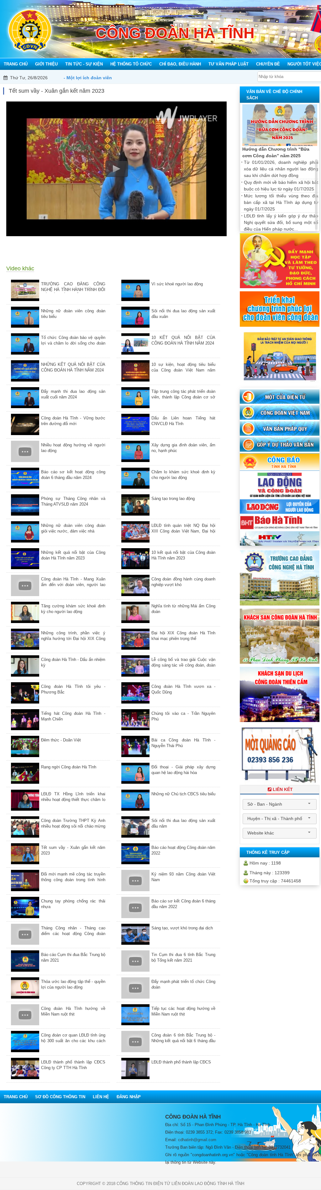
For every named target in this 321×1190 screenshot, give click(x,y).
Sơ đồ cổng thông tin (60, 1096)
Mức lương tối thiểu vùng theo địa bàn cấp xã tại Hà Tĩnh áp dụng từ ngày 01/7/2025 (281, 202)
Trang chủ (16, 1096)
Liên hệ (101, 1096)
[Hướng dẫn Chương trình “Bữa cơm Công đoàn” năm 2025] (279, 125)
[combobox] (280, 804)
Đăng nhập (129, 1096)
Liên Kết (283, 789)
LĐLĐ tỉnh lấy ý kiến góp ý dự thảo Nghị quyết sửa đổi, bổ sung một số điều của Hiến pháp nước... (281, 222)
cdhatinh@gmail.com (197, 1139)
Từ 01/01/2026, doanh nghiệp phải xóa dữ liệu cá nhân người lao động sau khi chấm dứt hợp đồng (281, 169)
